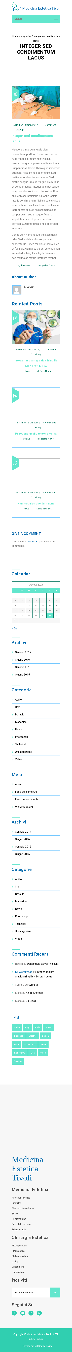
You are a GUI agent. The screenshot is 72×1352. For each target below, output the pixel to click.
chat (17, 707)
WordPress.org (24, 806)
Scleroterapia (19, 1229)
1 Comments (50, 350)
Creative (26, 439)
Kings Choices (34, 992)
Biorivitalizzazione (21, 1224)
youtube (18, 1061)
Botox (15, 1213)
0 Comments (49, 423)
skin (33, 1053)
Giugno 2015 (22, 674)
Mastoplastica (19, 1245)
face (16, 1044)
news (26, 508)
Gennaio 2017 (23, 652)
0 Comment (49, 125)
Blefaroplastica (20, 1256)
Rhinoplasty (19, 1053)
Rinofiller (16, 1203)
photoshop (21, 736)
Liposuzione (18, 1266)
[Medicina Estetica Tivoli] (36, 6)
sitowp (29, 286)
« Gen (15, 628)
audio (18, 699)
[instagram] (30, 1315)
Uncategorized (23, 751)
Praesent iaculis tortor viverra (36, 433)
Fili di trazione (19, 1219)
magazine (26, 36)
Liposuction (29, 1044)
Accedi (19, 784)
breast (49, 1027)
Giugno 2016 (22, 659)
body (37, 1027)
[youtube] (22, 1315)
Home (15, 36)
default (40, 371)
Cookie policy (45, 1346)
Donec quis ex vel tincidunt (42, 963)
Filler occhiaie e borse (23, 1208)
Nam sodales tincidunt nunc (36, 503)
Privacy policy (30, 1346)
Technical (47, 508)
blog (18, 265)
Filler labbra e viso (21, 1197)
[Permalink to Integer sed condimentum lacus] (36, 118)
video (18, 759)
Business (25, 265)
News (52, 265)
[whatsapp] (39, 1313)
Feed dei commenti (26, 799)
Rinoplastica (18, 1251)
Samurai (33, 984)
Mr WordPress (23, 971)
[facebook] (14, 1315)
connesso (32, 541)
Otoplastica (18, 1272)
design (45, 1036)
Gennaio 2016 (23, 667)
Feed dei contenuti (26, 791)
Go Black (31, 1000)
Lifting (15, 1261)
